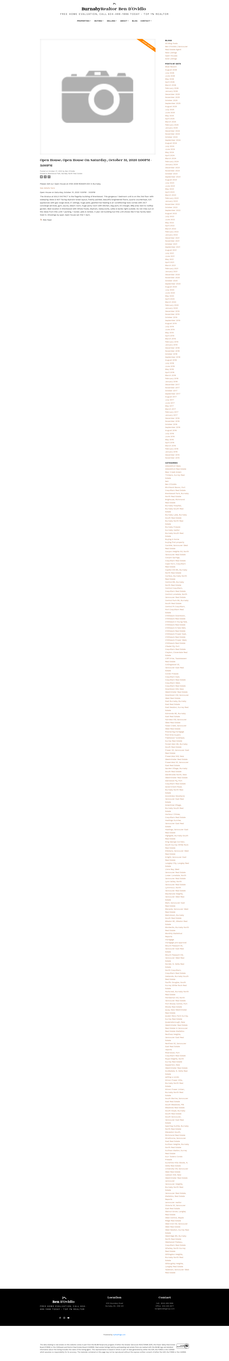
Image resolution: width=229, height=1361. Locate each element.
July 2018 (169, 363)
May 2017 (169, 406)
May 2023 (169, 189)
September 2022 (172, 210)
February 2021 (171, 268)
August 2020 (171, 287)
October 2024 (171, 137)
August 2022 (171, 213)
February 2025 (172, 125)
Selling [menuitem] (111, 21)
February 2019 (171, 342)
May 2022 (169, 222)
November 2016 (172, 421)
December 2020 (172, 274)
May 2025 (169, 116)
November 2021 (172, 241)
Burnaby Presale (172, 527)
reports (168, 1049)
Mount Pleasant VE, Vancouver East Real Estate (174, 949)
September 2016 (172, 427)
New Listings (171, 52)
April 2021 (169, 262)
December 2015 (172, 455)
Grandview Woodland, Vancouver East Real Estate (175, 799)
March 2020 (170, 302)
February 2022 (172, 232)
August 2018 (171, 360)
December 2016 (172, 418)
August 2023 (171, 180)
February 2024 (172, 161)
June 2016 (170, 436)
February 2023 (172, 198)
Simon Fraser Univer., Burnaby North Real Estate (175, 1092)
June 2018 (170, 366)
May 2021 (169, 259)
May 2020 (169, 296)
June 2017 (170, 403)
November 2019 (172, 314)
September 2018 (172, 357)
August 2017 (171, 397)
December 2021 (172, 238)
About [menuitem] (123, 21)
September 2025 (172, 103)
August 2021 (171, 250)
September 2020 (173, 284)
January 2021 (171, 271)
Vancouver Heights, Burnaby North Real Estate (174, 1187)
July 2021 (169, 253)
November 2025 (172, 97)
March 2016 (170, 446)
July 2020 (169, 290)
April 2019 (169, 336)
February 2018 (171, 378)
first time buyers (173, 735)
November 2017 (172, 387)
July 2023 (169, 183)
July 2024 (169, 146)
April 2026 (169, 82)
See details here (47, 188)
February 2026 (172, 88)
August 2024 (171, 143)
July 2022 (169, 216)
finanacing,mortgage (174, 732)
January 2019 (171, 345)
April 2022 (169, 225)
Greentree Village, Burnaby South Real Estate (174, 808)
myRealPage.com (119, 1335)
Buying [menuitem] (98, 21)
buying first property (174, 542)
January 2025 (171, 128)
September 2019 (172, 320)
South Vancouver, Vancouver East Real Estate (174, 1120)
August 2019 (171, 323)
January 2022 (171, 235)
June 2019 (170, 329)
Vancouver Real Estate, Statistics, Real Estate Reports (175, 1196)
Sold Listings (171, 59)
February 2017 (171, 412)
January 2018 (171, 381)
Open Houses (171, 56)
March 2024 (170, 158)
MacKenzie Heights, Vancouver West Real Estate (174, 897)
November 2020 (172, 277)
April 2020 (170, 299)
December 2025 (172, 94)
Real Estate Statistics (174, 1031)
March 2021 (170, 265)
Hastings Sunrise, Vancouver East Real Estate (174, 823)
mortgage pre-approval (176, 942)
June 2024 (170, 149)
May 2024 (169, 152)
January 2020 (171, 308)
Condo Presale (171, 674)
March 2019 (170, 339)
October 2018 (171, 354)
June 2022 (170, 219)
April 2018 (169, 372)
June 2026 (170, 76)
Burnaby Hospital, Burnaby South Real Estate (174, 508)
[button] (60, 1318)
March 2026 (170, 85)
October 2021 (171, 244)
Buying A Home (172, 539)
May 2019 (169, 332)
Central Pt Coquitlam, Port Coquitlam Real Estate (175, 609)
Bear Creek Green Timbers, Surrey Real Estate (175, 475)
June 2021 (170, 256)
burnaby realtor (172, 530)
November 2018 (172, 351)
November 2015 (172, 458)
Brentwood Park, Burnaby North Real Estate (65, 173)
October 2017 (171, 390)
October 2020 (171, 281)
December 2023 (172, 167)
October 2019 (171, 317)
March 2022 (170, 229)
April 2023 (169, 192)
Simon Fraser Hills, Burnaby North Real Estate (174, 1083)
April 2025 (169, 118)
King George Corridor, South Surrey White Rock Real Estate (176, 845)
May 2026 (169, 79)
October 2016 (171, 424)
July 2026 (169, 73)
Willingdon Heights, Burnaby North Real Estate (174, 1257)
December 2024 (172, 131)
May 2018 (169, 369)
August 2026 (171, 70)
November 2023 (172, 171)
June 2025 (170, 112)
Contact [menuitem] (145, 21)
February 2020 (172, 305)
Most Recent (171, 67)
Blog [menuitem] (134, 21)
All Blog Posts (171, 43)
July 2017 (169, 400)
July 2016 (169, 433)
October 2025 (171, 100)
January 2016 (171, 452)
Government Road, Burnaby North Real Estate (174, 790)
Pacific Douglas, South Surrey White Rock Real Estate (176, 985)
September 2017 (172, 394)
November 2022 (172, 204)
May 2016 (169, 439)
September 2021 (172, 247)
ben (167, 481)
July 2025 (169, 109)
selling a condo (172, 1077)
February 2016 (171, 449)
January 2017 (171, 415)
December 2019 (172, 311)
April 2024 (170, 155)
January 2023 (171, 201)
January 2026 (171, 91)
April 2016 (169, 442)
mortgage (169, 939)
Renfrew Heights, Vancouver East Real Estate (174, 1037)
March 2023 (170, 195)
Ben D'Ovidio (171, 484)
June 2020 (170, 293)
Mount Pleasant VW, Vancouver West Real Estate (174, 958)
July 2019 (169, 326)
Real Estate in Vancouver (176, 1028)
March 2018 (170, 375)
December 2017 (172, 384)
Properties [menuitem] (83, 21)
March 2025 (170, 122)
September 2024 (173, 140)
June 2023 (170, 186)
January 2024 (171, 164)
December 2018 (172, 348)
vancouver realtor (173, 1202)
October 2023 (171, 174)
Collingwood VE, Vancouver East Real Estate (174, 667)
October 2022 (171, 207)
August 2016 (171, 430)
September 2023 (172, 177)
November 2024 (172, 134)
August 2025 (171, 106)
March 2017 (170, 409)
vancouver (170, 1181)
